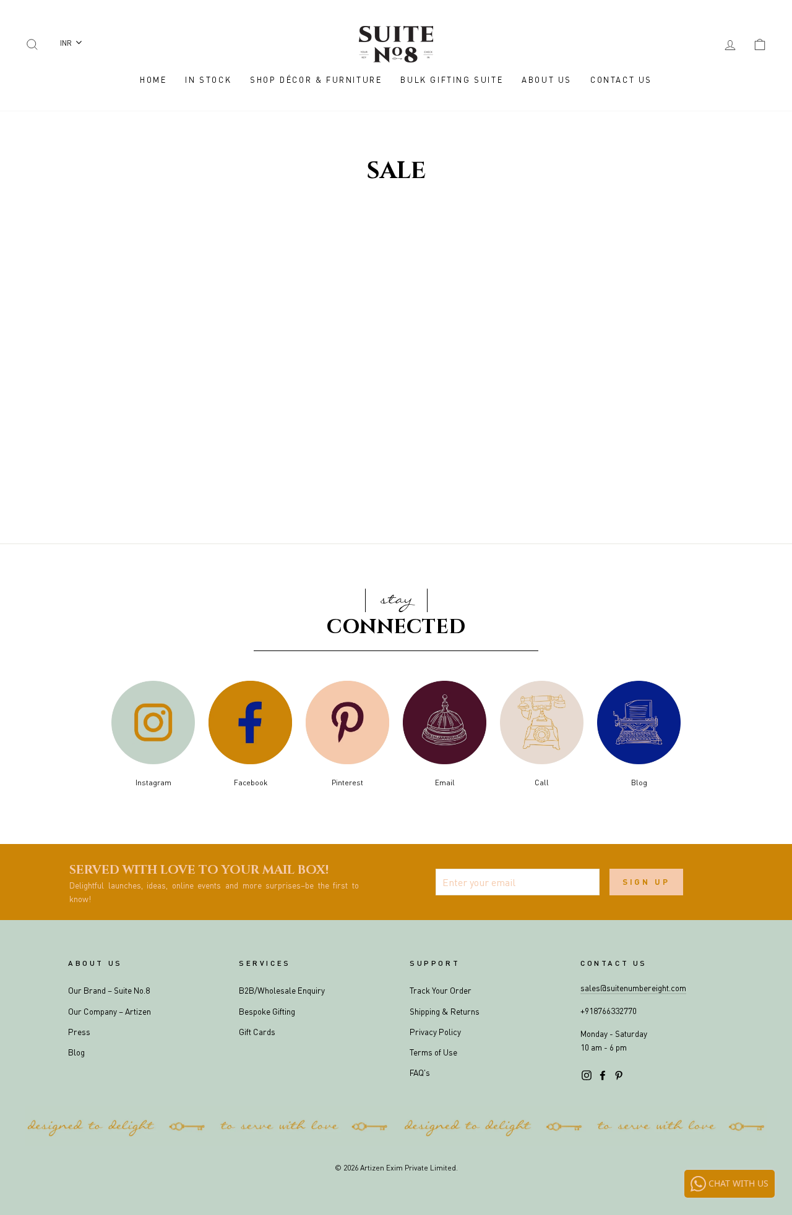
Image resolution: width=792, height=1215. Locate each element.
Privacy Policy (435, 1031)
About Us (547, 79)
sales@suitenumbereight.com (633, 988)
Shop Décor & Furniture (316, 79)
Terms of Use (433, 1052)
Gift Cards (257, 1031)
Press (79, 1031)
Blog (76, 1052)
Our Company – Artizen (109, 1011)
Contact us (613, 963)
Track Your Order (440, 990)
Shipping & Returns (445, 1011)
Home (153, 79)
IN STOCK (208, 79)
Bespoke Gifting (267, 1011)
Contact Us (621, 79)
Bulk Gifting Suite (451, 79)
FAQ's (420, 1072)
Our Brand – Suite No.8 (109, 990)
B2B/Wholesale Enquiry (282, 990)
